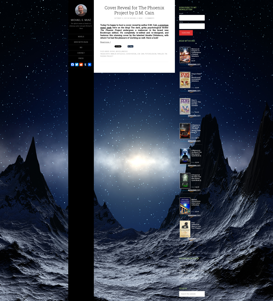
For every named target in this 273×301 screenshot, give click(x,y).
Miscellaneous (122, 51)
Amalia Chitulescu (118, 54)
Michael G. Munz (81, 20)
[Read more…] (105, 42)
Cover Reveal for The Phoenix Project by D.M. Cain (134, 10)
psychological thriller (154, 54)
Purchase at (184, 64)
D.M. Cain (141, 54)
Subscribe (186, 33)
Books (112, 51)
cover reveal (131, 54)
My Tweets (183, 252)
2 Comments (149, 18)
